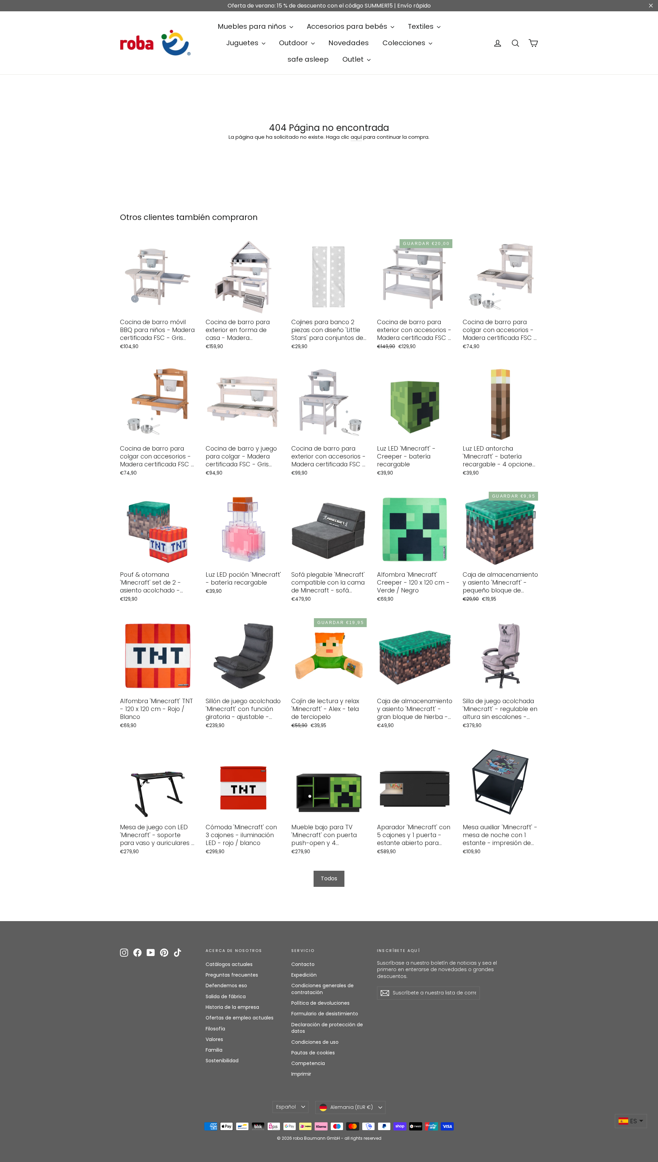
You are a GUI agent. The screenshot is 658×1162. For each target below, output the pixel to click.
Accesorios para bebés (348, 26)
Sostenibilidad (222, 1060)
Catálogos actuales (229, 964)
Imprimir (301, 1074)
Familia (214, 1050)
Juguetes (243, 43)
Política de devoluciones (320, 1003)
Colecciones (404, 43)
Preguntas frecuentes (232, 974)
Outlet (353, 59)
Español (286, 1106)
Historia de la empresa (232, 1007)
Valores (214, 1039)
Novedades (348, 43)
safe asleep (308, 59)
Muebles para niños (253, 26)
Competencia (308, 1063)
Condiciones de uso (315, 1042)
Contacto (303, 964)
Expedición (304, 974)
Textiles (421, 26)
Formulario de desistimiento (324, 1013)
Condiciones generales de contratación (322, 989)
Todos (329, 878)
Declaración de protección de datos (327, 1028)
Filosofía (215, 1028)
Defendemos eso (226, 985)
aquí (356, 136)
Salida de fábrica (226, 996)
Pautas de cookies (313, 1052)
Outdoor (294, 43)
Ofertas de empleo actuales (239, 1017)
